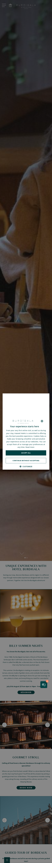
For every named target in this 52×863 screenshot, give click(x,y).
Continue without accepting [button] (26, 460)
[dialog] (26, 431)
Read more (30, 447)
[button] (26, 466)
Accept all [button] (26, 453)
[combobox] (42, 421)
